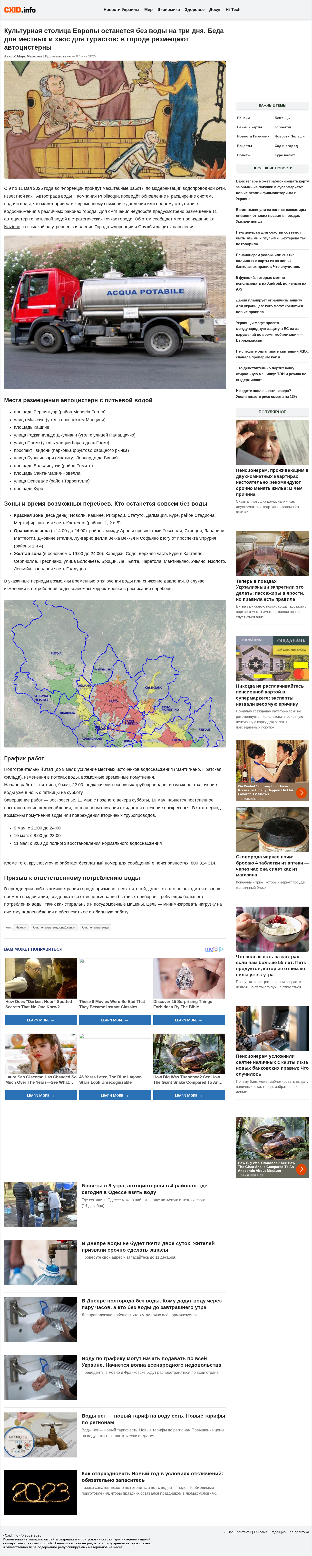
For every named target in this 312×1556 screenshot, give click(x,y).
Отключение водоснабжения (54, 927)
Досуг (215, 9)
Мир (148, 9)
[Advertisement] (115, 1141)
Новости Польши (290, 136)
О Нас (229, 1532)
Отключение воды (95, 927)
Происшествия (58, 56)
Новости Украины (121, 9)
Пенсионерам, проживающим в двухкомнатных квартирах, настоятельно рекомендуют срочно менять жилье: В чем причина (272, 482)
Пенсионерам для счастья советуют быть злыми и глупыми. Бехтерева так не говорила (271, 238)
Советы (244, 155)
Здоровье (195, 9)
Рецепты (244, 146)
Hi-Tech (233, 9)
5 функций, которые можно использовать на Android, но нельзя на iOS (271, 283)
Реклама (261, 1532)
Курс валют (285, 155)
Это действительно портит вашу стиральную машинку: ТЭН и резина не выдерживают (271, 374)
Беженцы (283, 118)
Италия (21, 927)
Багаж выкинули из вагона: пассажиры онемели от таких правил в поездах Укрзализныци (271, 215)
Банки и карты (249, 127)
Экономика (168, 9)
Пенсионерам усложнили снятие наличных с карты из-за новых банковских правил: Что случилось (268, 261)
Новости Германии (253, 136)
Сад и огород (286, 146)
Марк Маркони (29, 56)
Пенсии (243, 118)
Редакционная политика (290, 1532)
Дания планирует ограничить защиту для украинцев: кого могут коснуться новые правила (269, 306)
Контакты (243, 1532)
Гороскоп (283, 127)
